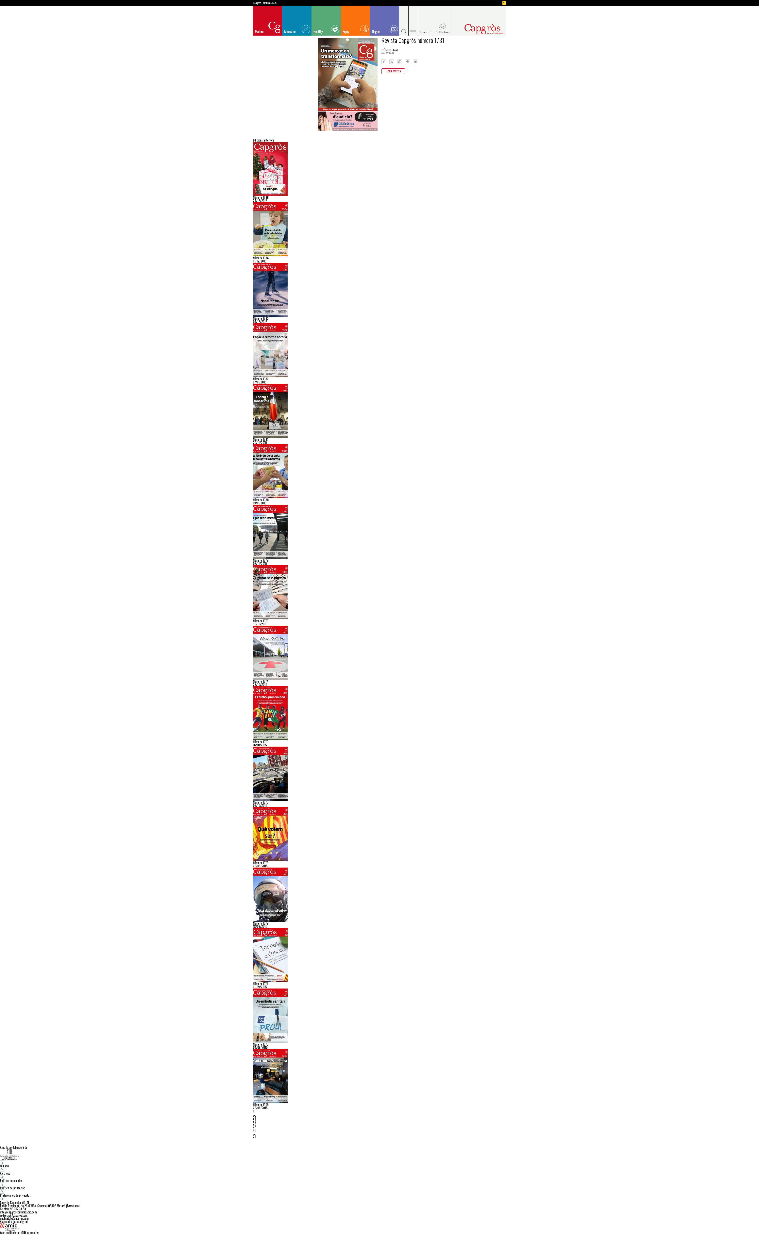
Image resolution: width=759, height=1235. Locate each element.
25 (254, 1120)
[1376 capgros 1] (379, 713)
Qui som (4, 1166)
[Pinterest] (407, 61)
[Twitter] (391, 61)
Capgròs (476, 29)
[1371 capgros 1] (379, 955)
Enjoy (346, 31)
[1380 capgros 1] (379, 471)
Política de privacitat (12, 1188)
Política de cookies (11, 1180)
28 (254, 1130)
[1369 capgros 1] (379, 1076)
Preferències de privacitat (15, 1195)
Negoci (376, 31)
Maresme (289, 31)
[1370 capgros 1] (379, 1016)
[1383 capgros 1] (379, 290)
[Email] (415, 61)
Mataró (259, 31)
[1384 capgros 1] (379, 229)
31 (254, 1136)
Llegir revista (393, 71)
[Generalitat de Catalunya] (379, 1154)
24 (254, 1117)
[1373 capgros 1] (379, 834)
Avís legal (5, 1173)
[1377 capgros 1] (379, 653)
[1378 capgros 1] (379, 592)
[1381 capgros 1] (379, 411)
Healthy (318, 31)
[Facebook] (383, 61)
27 (254, 1127)
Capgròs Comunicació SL (265, 3)
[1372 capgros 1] (379, 895)
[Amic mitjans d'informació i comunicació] (379, 1227)
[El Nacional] (504, 3)
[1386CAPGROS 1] (379, 169)
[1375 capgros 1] (379, 774)
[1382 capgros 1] (379, 350)
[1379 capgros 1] (379, 532)
